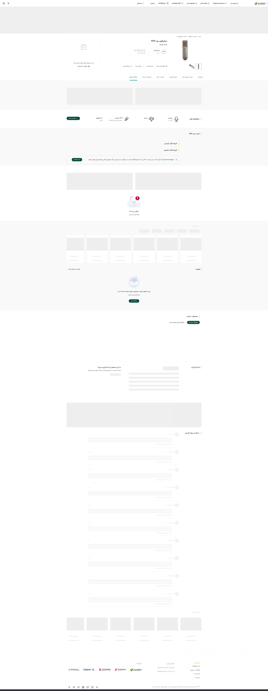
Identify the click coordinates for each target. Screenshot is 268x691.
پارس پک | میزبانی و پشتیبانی (165, 667)
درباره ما (197, 677)
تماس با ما (197, 674)
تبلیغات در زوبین (195, 670)
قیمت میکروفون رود (181, 36)
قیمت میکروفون (192, 36)
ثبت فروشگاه (196, 666)
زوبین (199, 36)
